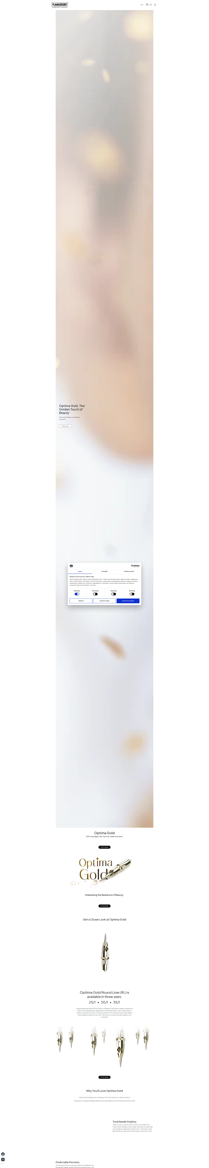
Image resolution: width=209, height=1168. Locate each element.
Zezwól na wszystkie (128, 601)
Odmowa (81, 601)
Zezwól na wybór (104, 601)
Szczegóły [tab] (105, 571)
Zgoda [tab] (80, 571)
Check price (65, 426)
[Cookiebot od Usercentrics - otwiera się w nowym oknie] (132, 566)
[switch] (95, 594)
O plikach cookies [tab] (129, 571)
